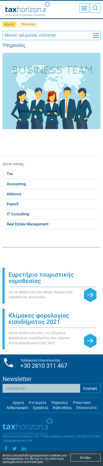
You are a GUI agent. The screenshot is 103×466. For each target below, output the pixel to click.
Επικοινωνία (86, 408)
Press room (82, 403)
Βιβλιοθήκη (62, 408)
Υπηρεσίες (59, 403)
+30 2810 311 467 (43, 366)
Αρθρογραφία (17, 408)
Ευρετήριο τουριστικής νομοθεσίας (41, 278)
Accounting (16, 184)
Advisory (14, 194)
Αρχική (9, 24)
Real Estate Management (27, 224)
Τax (10, 173)
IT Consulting (18, 214)
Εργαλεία (40, 408)
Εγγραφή (90, 388)
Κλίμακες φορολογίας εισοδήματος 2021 (38, 318)
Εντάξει (85, 457)
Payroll (12, 204)
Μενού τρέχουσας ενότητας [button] (30, 35)
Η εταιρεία (37, 403)
